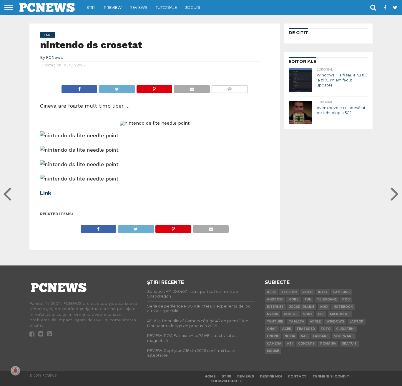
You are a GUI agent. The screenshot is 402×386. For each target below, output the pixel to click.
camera (274, 343)
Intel (323, 292)
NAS (304, 336)
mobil (293, 299)
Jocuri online (301, 307)
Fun (308, 299)
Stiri (91, 7)
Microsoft (340, 314)
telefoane (327, 299)
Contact (297, 376)
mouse (273, 351)
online (273, 336)
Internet (275, 307)
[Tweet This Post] (116, 87)
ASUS (271, 292)
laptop (356, 321)
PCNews (54, 57)
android (275, 299)
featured (306, 329)
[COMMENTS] (229, 87)
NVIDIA (272, 314)
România (328, 343)
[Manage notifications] (15, 370)
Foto (325, 329)
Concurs (306, 343)
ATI (290, 343)
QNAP (272, 329)
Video (307, 292)
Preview (113, 7)
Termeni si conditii (332, 376)
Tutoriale (166, 7)
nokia (290, 336)
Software (343, 336)
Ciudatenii (345, 329)
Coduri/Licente (226, 381)
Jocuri (192, 7)
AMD (324, 307)
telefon (289, 292)
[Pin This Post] (154, 87)
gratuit (349, 343)
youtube (275, 321)
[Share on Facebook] (79, 87)
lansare (320, 336)
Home (210, 376)
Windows (335, 321)
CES (321, 314)
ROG (346, 299)
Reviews (138, 7)
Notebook (343, 307)
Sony (307, 314)
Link (45, 193)
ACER (286, 329)
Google (291, 314)
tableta (296, 321)
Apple (315, 321)
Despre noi (271, 376)
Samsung (341, 292)
